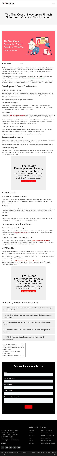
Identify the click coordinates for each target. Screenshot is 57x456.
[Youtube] (7, 447)
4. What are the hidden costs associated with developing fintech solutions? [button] (26, 331)
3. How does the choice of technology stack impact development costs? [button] (27, 323)
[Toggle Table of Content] (22, 345)
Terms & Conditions (46, 452)
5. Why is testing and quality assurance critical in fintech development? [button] (23, 338)
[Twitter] (11, 447)
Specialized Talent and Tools (12, 351)
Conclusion (7, 353)
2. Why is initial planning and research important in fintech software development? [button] (27, 316)
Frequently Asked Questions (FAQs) (13, 355)
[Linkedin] (2, 447)
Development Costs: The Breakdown (14, 347)
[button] (53, 3)
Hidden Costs (7, 349)
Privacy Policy (36, 452)
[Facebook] (19, 447)
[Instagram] (15, 447)
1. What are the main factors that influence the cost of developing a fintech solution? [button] (27, 309)
